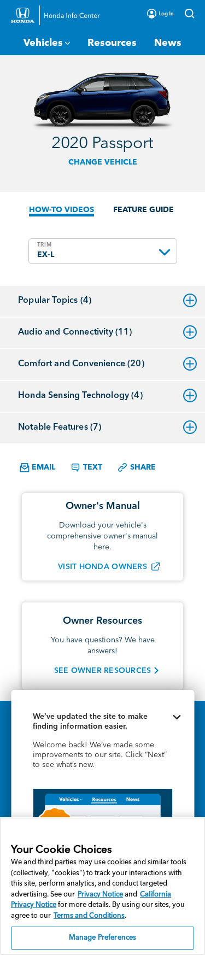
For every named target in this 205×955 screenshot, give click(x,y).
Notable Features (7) (59, 427)
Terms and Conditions (89, 915)
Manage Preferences (102, 937)
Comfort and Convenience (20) (81, 364)
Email (42, 467)
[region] (102, 886)
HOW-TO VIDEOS (61, 210)
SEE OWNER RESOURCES (102, 671)
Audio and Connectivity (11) (75, 332)
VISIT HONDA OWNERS (102, 567)
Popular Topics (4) (54, 300)
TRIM (44, 245)
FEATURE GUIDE (143, 210)
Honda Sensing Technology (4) (80, 395)
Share (142, 467)
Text (91, 467)
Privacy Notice (100, 894)
